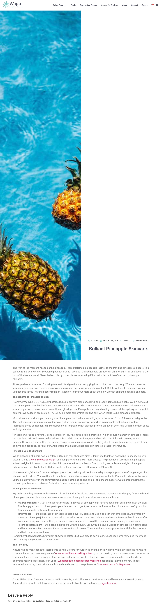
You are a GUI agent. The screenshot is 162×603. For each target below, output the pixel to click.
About (124, 5)
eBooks (73, 5)
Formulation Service (88, 5)
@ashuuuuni (109, 583)
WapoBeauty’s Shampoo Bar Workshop (79, 560)
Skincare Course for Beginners (113, 564)
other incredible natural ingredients (74, 553)
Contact (134, 5)
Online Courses (59, 5)
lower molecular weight (43, 459)
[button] (157, 5)
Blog (144, 5)
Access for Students (109, 5)
